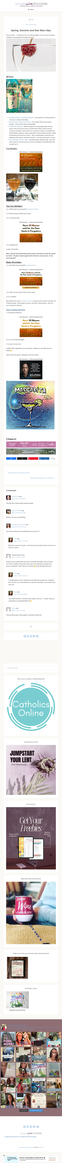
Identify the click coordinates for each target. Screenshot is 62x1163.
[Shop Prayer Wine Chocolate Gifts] (31, 943)
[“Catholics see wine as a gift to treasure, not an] (54, 1100)
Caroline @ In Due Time (19, 524)
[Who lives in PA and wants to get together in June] (38, 1100)
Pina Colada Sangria (15, 310)
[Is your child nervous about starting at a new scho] (23, 1070)
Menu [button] (32, 9)
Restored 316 (41, 1147)
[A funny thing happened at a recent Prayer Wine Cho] (54, 1085)
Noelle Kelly (15, 496)
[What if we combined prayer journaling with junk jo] (54, 1070)
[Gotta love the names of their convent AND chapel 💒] (8, 1039)
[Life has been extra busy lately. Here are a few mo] (8, 1100)
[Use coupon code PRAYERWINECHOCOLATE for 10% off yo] (54, 1054)
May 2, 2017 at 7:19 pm (18, 610)
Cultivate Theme (30, 1147)
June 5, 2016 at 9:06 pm (20, 575)
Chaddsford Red (30, 265)
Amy (15, 538)
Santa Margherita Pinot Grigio (18, 139)
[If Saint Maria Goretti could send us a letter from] (8, 1070)
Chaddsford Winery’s (27, 301)
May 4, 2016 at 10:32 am (19, 513)
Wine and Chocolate (31, 24)
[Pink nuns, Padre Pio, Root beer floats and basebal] (38, 1039)
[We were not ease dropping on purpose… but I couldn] (23, 1100)
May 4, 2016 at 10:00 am (19, 498)
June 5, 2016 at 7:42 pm (18, 557)
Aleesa (14, 608)
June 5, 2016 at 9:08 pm (20, 594)
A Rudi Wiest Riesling (15, 126)
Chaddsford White (32, 209)
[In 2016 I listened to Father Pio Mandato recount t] (8, 1054)
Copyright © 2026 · (22, 1147)
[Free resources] (31, 869)
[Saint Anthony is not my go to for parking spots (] (38, 1085)
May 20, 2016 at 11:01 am (19, 527)
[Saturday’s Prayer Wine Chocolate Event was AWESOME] (23, 1085)
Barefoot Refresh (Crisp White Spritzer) (21, 117)
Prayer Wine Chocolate (31, 4)
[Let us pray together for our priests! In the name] (38, 1054)
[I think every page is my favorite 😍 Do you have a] (38, 1070)
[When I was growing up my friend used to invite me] (23, 1054)
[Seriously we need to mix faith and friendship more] (23, 1039)
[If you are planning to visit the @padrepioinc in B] (54, 1039)
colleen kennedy (16, 510)
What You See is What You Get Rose (20, 122)
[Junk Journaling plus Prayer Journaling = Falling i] (8, 1085)
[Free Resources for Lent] (31, 794)
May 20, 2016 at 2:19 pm (21, 541)
